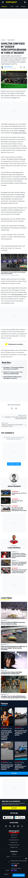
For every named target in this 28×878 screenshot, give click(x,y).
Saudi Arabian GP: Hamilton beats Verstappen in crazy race (12, 377)
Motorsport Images (15, 274)
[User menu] (24, 2)
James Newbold (8, 66)
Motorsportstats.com (14, 844)
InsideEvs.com (14, 835)
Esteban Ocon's (17, 133)
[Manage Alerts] (16, 408)
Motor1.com (14, 837)
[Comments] (24, 67)
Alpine (24, 133)
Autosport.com (14, 842)
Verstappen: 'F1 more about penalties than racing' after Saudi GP (13, 368)
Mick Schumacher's (17, 294)
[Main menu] (3, 2)
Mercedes (22, 130)
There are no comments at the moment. (14, 437)
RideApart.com (14, 847)
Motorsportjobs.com (14, 839)
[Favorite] (20, 67)
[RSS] (22, 826)
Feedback (14, 854)
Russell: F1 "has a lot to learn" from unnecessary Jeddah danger (12, 372)
